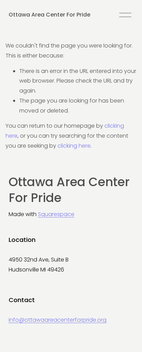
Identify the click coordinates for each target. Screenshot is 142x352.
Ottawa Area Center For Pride (49, 15)
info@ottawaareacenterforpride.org (57, 320)
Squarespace (56, 214)
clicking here (74, 146)
